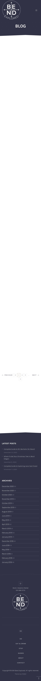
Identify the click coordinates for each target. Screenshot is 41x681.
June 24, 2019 (20, 190)
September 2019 (8, 507)
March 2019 (6, 528)
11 (20, 379)
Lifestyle (25, 79)
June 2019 (6, 516)
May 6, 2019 (20, 353)
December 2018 (7, 541)
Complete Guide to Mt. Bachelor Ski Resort (19, 449)
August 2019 (6, 512)
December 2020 (8, 486)
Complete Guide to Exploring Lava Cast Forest (20, 466)
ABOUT (21, 658)
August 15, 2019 (20, 108)
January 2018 (7, 562)
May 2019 (5, 520)
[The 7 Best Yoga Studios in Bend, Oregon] (20, 62)
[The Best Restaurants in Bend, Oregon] (20, 138)
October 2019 (7, 503)
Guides (21, 653)
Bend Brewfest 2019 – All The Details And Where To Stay (20, 326)
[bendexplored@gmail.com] (20, 631)
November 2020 (8, 490)
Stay (21, 648)
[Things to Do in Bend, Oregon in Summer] (20, 220)
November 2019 (8, 499)
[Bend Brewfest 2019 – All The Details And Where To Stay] (20, 301)
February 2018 (7, 558)
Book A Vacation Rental (20, 588)
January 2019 (7, 537)
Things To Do (16, 79)
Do (21, 639)
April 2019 (5, 524)
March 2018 (6, 554)
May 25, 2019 (20, 271)
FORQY (24, 674)
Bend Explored (20, 670)
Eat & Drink (20, 155)
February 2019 (7, 533)
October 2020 (7, 495)
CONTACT (21, 663)
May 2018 (5, 549)
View (19, 114)
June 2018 (6, 545)
